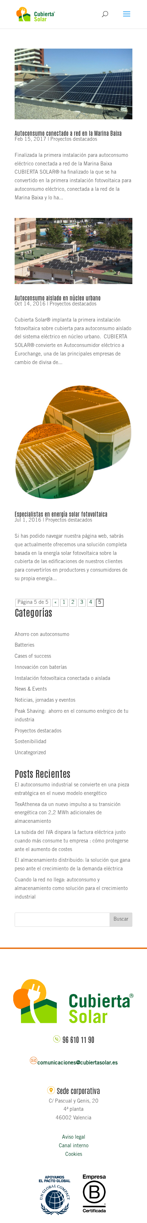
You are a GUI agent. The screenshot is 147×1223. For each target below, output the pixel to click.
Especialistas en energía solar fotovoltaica (61, 513)
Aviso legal (73, 1137)
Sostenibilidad (30, 742)
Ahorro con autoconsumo (42, 634)
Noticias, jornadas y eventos (45, 700)
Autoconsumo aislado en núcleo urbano (58, 297)
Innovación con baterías (41, 667)
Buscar (120, 919)
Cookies (73, 1154)
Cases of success (33, 656)
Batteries (24, 645)
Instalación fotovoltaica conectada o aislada (62, 678)
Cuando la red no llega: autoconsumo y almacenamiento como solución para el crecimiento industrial (71, 889)
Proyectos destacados (73, 139)
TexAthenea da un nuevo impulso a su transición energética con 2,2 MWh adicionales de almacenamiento (68, 813)
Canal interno (73, 1146)
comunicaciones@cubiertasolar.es (77, 1063)
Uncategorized (30, 753)
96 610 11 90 (78, 1039)
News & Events (31, 689)
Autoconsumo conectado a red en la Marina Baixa (68, 132)
